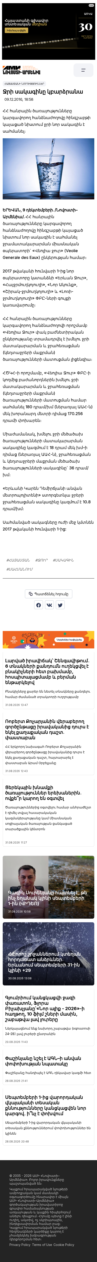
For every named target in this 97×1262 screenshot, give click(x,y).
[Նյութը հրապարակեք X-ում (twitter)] (60, 604)
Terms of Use (42, 1245)
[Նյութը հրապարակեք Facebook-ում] (38, 604)
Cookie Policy (63, 1245)
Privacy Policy (19, 1245)
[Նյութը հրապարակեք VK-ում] (49, 604)
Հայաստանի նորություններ (24, 83)
